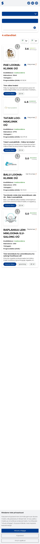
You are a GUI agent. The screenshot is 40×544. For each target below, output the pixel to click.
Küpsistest (20, 535)
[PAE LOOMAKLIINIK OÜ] (25, 64)
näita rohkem (20, 94)
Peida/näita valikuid (36, 14)
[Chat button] (28, 3)
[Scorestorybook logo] (2, 3)
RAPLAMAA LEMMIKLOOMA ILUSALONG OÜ (14, 233)
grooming (22, 264)
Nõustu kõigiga (20, 531)
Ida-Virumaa (30, 174)
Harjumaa (31, 64)
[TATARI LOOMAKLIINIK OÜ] (25, 117)
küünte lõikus (9, 94)
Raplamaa (31, 229)
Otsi (35, 27)
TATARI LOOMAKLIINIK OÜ (11, 121)
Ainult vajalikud (20, 540)
